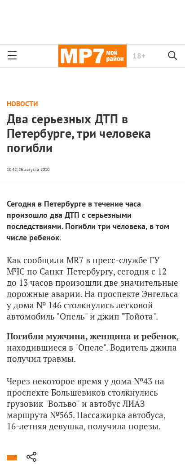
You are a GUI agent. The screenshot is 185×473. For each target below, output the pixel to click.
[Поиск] (173, 56)
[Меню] (12, 56)
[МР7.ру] (92, 56)
